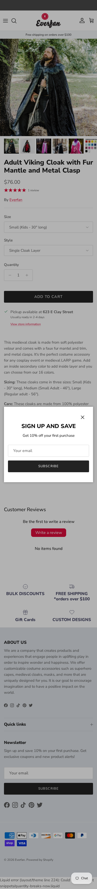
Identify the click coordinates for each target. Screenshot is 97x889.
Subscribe (48, 466)
